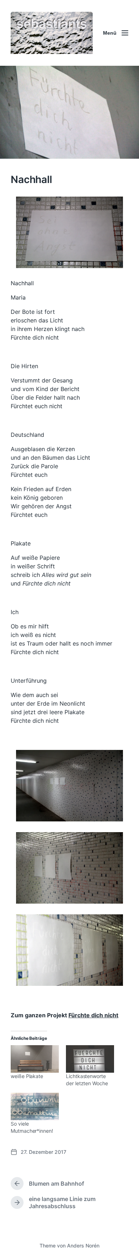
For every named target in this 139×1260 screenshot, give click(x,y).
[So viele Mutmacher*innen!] (35, 1106)
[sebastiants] (52, 33)
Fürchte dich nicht (93, 1015)
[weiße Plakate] (35, 1059)
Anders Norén (83, 1245)
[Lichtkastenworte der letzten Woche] (90, 1059)
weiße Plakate (27, 1076)
